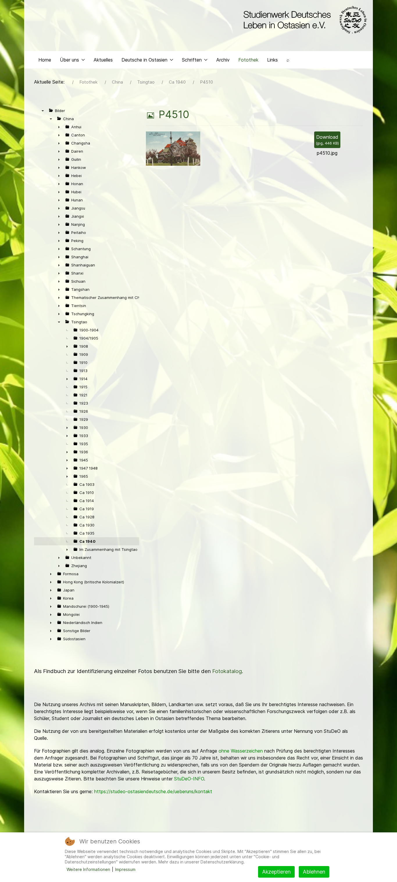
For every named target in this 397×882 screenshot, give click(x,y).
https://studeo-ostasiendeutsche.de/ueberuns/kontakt (153, 791)
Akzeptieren (276, 872)
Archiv (223, 60)
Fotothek (248, 60)
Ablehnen (314, 872)
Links (272, 60)
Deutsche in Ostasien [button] (144, 60)
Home (44, 60)
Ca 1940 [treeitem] (87, 541)
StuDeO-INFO (189, 779)
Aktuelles (103, 60)
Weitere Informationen (88, 869)
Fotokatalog (227, 671)
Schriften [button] (192, 60)
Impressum (125, 869)
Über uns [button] (69, 60)
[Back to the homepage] (304, 20)
